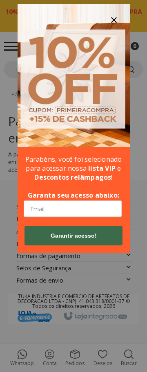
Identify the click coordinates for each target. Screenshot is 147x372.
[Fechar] (114, 20)
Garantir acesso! (74, 235)
